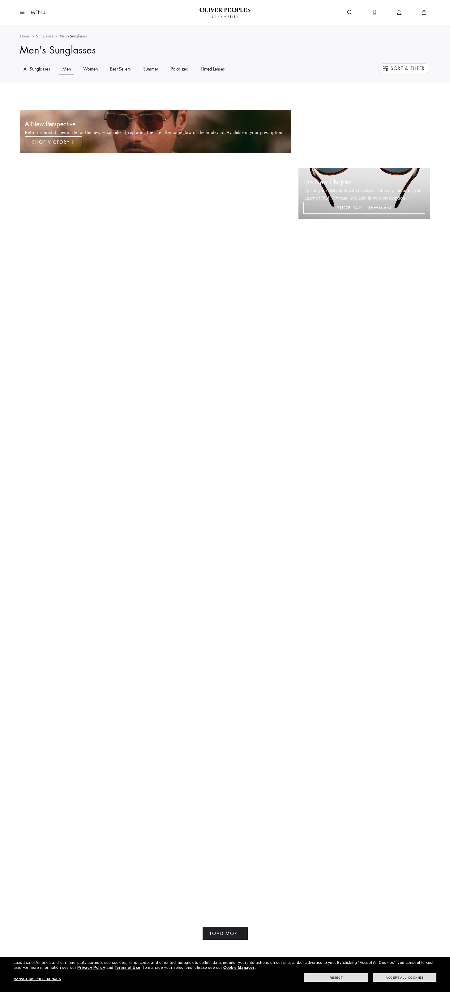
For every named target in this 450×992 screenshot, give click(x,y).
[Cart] (424, 12)
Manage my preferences (37, 979)
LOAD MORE (225, 933)
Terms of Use (127, 967)
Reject (336, 977)
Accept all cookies (405, 977)
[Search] (350, 12)
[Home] (225, 12)
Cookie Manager (239, 967)
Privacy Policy (91, 967)
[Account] (399, 12)
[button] (33, 12)
